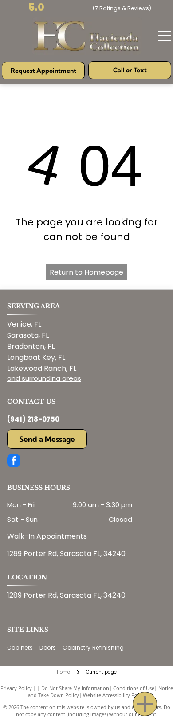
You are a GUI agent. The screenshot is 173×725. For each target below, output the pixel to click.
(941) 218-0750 (33, 419)
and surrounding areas (44, 378)
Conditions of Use (133, 688)
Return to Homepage (86, 272)
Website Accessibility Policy (114, 695)
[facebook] (13, 461)
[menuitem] (23, 648)
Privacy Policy (16, 688)
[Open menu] (164, 36)
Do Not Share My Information (75, 688)
